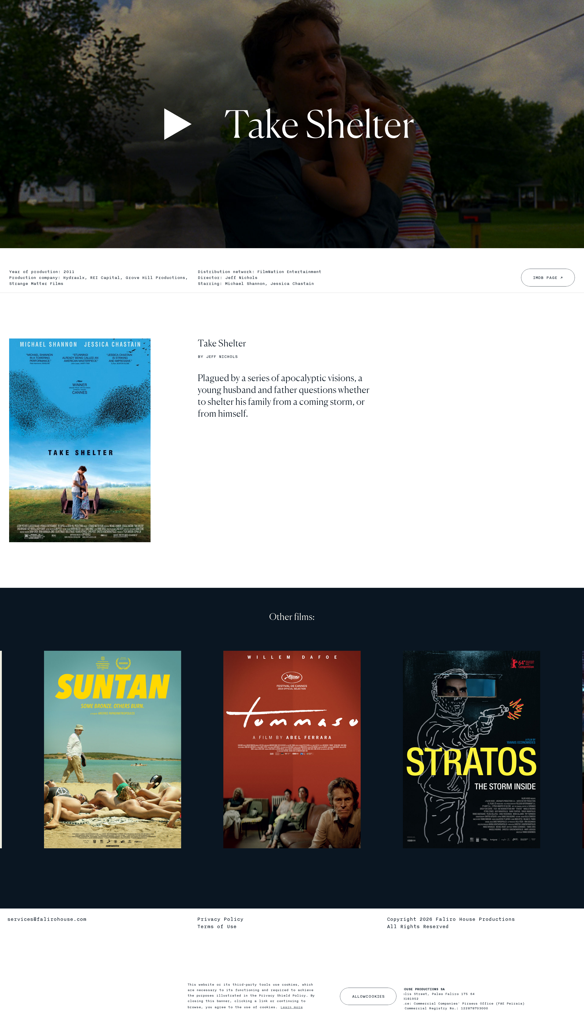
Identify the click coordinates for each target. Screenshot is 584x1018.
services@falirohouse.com (46, 919)
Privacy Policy (220, 919)
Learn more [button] (292, 1007)
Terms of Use (217, 926)
